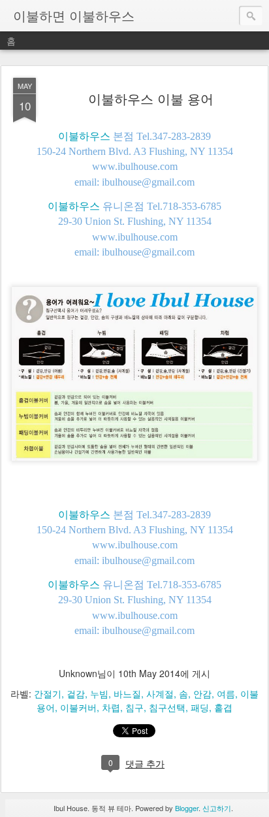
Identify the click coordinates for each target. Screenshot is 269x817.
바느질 (127, 693)
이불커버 (78, 707)
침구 (134, 707)
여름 (226, 693)
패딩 (200, 707)
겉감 (76, 693)
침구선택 (167, 707)
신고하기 (216, 808)
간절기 (47, 693)
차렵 (111, 707)
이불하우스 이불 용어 (151, 98)
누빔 (99, 693)
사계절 (160, 693)
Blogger (186, 808)
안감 (202, 693)
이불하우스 (84, 135)
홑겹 (223, 707)
